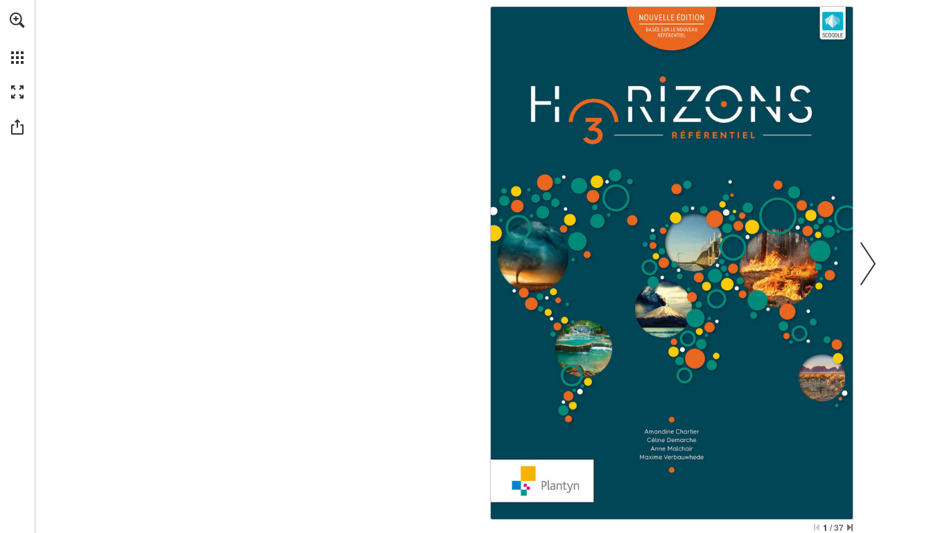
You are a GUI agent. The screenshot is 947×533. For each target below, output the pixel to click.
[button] (17, 20)
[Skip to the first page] (816, 527)
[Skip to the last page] (850, 527)
